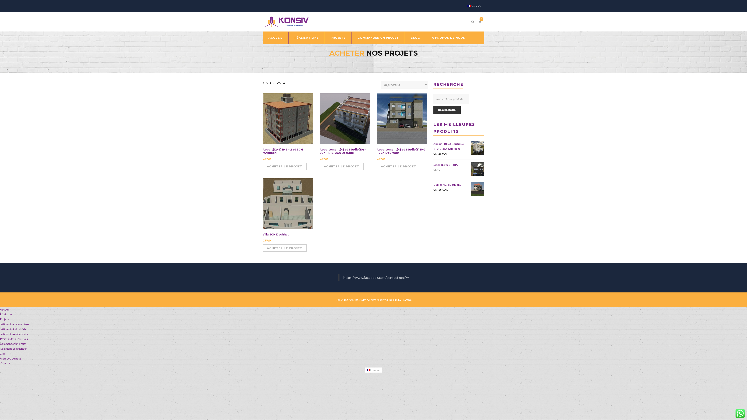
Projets (338, 37)
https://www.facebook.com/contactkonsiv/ (376, 277)
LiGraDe (407, 299)
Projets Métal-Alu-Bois (14, 338)
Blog (415, 37)
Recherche (447, 109)
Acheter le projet (284, 166)
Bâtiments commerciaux (14, 324)
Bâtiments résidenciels (14, 334)
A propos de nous (448, 37)
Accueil (275, 37)
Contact (5, 363)
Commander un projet (378, 37)
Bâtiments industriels (13, 329)
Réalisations (307, 37)
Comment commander (13, 348)
